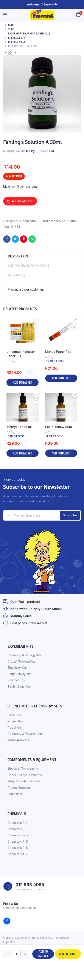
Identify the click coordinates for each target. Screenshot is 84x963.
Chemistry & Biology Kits (24, 655)
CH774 (15, 227)
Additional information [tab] (28, 266)
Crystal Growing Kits (21, 661)
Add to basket (43, 953)
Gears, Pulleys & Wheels (25, 775)
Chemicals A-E (18, 823)
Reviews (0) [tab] (16, 275)
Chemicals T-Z (18, 854)
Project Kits (15, 721)
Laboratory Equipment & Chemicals (29, 33)
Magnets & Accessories (24, 781)
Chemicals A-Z (16, 37)
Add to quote (68, 954)
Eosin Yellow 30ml (59, 427)
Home (11, 24)
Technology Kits (19, 686)
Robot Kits (15, 727)
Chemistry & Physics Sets (25, 734)
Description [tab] (18, 256)
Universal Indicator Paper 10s (20, 354)
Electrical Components (23, 768)
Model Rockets (18, 740)
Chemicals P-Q (18, 841)
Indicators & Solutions (59, 221)
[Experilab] (42, 14)
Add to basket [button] (22, 382)
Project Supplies (19, 787)
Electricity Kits (17, 667)
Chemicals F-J (16, 42)
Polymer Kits (16, 680)
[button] (20, 201)
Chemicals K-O (18, 835)
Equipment (15, 794)
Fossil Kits (14, 715)
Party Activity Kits (19, 674)
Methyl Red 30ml (19, 427)
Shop (11, 29)
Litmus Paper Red (58, 351)
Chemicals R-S (18, 847)
